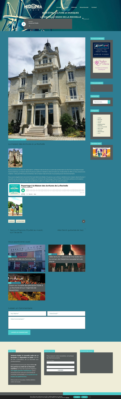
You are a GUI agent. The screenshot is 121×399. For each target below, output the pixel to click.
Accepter (77, 397)
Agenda (14, 282)
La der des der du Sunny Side (22, 259)
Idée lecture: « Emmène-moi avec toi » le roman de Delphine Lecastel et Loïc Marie (66, 259)
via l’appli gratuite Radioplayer (21, 370)
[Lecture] (24, 24)
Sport (99, 133)
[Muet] (29, 26)
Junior (99, 122)
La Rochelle (20, 221)
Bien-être (100, 119)
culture (11, 221)
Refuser (84, 397)
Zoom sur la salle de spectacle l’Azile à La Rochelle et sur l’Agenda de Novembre (26, 287)
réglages (67, 397)
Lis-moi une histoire (102, 126)
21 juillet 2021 (17, 139)
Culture (11, 139)
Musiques (100, 130)
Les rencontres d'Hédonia (101, 125)
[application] (49, 26)
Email (48, 365)
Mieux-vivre (100, 128)
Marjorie (23, 139)
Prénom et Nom (50, 360)
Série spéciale (101, 131)
